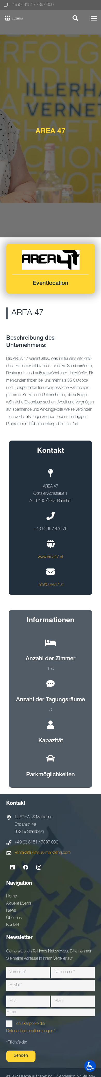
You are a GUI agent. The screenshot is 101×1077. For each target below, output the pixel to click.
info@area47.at (50, 585)
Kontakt (12, 925)
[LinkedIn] (12, 867)
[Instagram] (38, 867)
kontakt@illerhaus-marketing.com (43, 853)
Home (11, 897)
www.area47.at (50, 557)
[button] (75, 18)
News (11, 911)
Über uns (14, 918)
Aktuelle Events (19, 904)
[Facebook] (25, 867)
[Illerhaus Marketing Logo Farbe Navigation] (13, 18)
